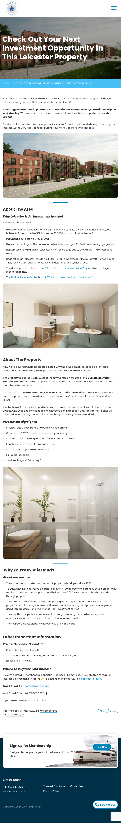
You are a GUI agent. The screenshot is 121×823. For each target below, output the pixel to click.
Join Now (102, 747)
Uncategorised (48, 710)
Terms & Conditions (54, 786)
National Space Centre (24, 277)
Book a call (107, 805)
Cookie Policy (78, 786)
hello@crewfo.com (36, 686)
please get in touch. (90, 679)
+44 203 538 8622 (13, 787)
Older (102, 711)
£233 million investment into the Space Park (70, 277)
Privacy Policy (51, 791)
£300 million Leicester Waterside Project (67, 268)
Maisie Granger (15, 714)
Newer (112, 711)
